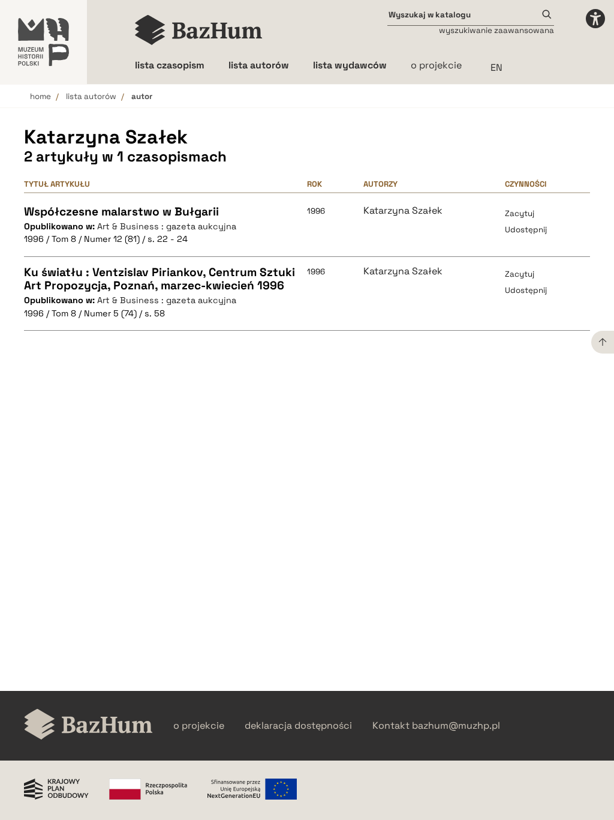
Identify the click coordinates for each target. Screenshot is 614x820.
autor (141, 96)
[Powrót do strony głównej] (88, 725)
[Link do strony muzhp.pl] (43, 42)
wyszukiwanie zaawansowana (496, 30)
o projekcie (436, 65)
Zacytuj (519, 213)
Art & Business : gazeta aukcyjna (166, 226)
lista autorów (91, 96)
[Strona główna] (199, 30)
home (40, 96)
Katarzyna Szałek (403, 210)
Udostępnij (526, 230)
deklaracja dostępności (298, 725)
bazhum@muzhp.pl (456, 725)
